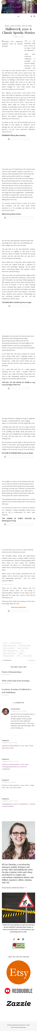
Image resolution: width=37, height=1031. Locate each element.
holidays (21, 653)
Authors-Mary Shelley (24, 645)
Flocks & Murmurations (12, 672)
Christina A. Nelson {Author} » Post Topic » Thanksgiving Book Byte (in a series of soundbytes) (15, 766)
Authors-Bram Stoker (16, 643)
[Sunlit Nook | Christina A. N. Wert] (18, 7)
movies (19, 656)
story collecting (28, 656)
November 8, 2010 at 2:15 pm (9, 742)
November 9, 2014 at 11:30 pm (10, 801)
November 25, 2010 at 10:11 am (10, 761)
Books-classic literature (9, 653)
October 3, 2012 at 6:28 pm (9, 782)
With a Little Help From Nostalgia (16, 681)
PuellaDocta (7, 660)
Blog (7, 26)
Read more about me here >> (14, 887)
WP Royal (23, 1027)
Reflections (27, 26)
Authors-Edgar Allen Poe (9, 645)
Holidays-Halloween (8, 656)
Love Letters (15, 26)
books (22, 651)
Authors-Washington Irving (10, 651)
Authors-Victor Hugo (22, 648)
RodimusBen (15, 709)
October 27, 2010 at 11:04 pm (18, 711)
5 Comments (31, 660)
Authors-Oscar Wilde (8, 648)
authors (5, 643)
